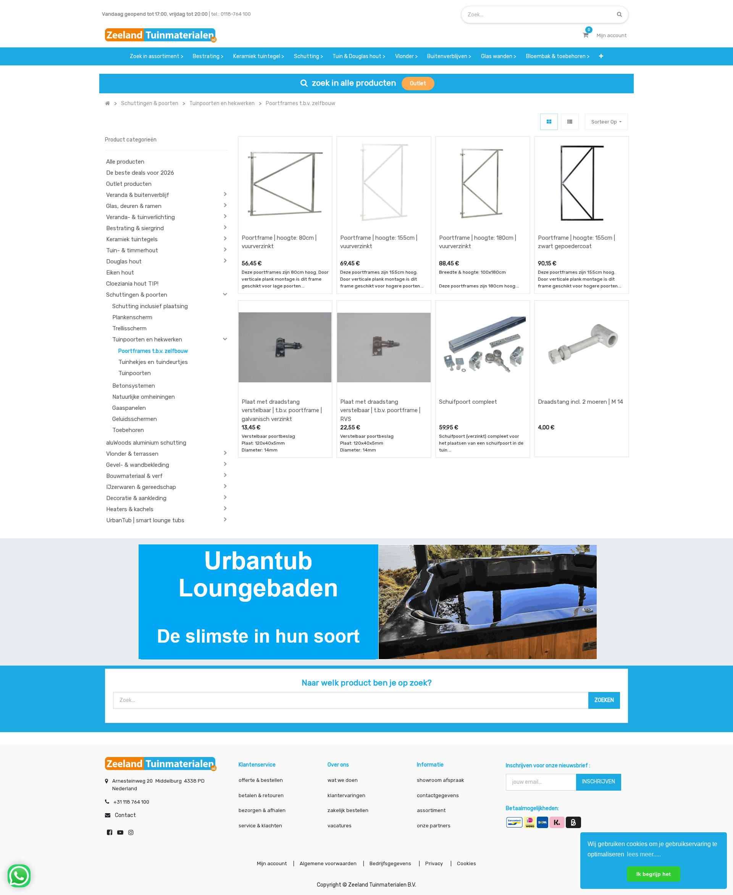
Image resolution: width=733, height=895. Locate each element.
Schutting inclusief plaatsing (150, 306)
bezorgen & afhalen (262, 810)
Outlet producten (129, 183)
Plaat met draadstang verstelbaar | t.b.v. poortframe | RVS (380, 410)
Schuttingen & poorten (136, 294)
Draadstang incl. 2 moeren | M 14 (580, 401)
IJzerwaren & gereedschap (141, 487)
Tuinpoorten (134, 373)
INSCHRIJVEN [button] (598, 781)
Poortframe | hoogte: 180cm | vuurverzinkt (477, 242)
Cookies (466, 863)
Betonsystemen (133, 385)
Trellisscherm (129, 328)
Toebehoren (128, 430)
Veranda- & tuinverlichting (140, 217)
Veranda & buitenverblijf (137, 195)
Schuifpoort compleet (468, 401)
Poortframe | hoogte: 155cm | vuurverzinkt (378, 242)
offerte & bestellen (261, 780)
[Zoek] (619, 14)
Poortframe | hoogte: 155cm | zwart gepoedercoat (576, 242)
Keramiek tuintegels (132, 239)
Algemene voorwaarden (328, 863)
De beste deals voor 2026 (140, 172)
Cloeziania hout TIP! (132, 283)
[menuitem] (156, 56)
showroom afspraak (440, 780)
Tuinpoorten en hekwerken (147, 339)
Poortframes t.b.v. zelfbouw (153, 351)
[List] (570, 122)
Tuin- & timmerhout (132, 250)
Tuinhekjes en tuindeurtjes (153, 362)
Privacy (434, 863)
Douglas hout (124, 261)
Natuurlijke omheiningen (143, 396)
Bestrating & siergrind (135, 228)
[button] (601, 56)
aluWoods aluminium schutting (146, 442)
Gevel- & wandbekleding (137, 464)
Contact (125, 815)
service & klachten (260, 825)
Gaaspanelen (129, 407)
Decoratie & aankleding (136, 498)
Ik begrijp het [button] (653, 874)
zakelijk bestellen (348, 810)
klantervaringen (346, 795)
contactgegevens (438, 795)
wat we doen (343, 780)
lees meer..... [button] (644, 854)
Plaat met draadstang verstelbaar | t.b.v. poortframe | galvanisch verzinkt (282, 410)
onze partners (433, 825)
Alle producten (125, 161)
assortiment (431, 810)
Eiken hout (120, 272)
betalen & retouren (261, 795)
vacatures (340, 825)
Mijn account (272, 863)
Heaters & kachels (129, 509)
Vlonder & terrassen (132, 453)
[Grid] (549, 122)
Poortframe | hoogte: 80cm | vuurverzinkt (279, 242)
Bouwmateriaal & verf (134, 476)
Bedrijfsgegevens (391, 863)
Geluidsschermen (134, 419)
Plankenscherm (132, 317)
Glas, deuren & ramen (133, 206)
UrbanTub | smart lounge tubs (145, 520)
